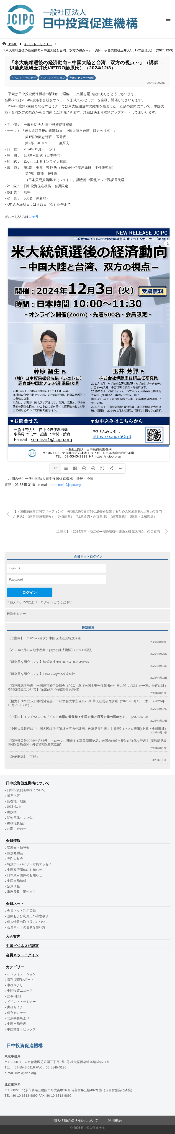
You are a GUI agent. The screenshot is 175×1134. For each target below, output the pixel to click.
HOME (12, 44)
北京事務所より (18, 1018)
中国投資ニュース (20, 990)
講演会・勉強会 (18, 847)
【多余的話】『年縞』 (24, 756)
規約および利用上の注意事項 (28, 916)
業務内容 (13, 795)
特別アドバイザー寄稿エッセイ (29, 864)
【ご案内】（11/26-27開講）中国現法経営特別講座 (44, 638)
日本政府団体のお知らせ (24, 875)
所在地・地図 (16, 801)
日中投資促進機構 (93, 1127)
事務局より (15, 985)
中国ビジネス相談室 (22, 946)
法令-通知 (14, 996)
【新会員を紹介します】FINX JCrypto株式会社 (41, 674)
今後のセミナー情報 (81, 77)
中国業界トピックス (21, 1029)
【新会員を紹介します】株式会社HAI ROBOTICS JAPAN (48, 662)
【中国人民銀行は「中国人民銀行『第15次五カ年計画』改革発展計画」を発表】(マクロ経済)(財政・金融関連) (87, 728)
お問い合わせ (16, 829)
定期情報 (13, 886)
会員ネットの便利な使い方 (26, 927)
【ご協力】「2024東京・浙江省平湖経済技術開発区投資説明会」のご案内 (107, 531)
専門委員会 (15, 858)
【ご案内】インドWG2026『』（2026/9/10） (79, 717)
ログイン (29, 592)
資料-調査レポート (20, 979)
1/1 (56, 468)
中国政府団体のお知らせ (24, 869)
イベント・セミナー (38, 44)
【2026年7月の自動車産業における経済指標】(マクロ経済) (50, 650)
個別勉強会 (15, 853)
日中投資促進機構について (26, 790)
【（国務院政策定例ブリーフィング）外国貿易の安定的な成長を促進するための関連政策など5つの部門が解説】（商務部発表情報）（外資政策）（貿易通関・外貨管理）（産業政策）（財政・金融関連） (87, 514)
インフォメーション (52, 77)
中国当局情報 (16, 881)
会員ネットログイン (22, 955)
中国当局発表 (16, 1023)
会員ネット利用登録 (21, 910)
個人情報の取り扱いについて (28, 922)
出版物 (12, 812)
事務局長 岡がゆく (21, 892)
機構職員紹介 (16, 823)
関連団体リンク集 (20, 818)
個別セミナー (16, 1013)
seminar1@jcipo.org (66, 485)
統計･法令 (14, 806)
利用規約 (115, 1120)
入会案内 (13, 936)
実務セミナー (16, 1007)
